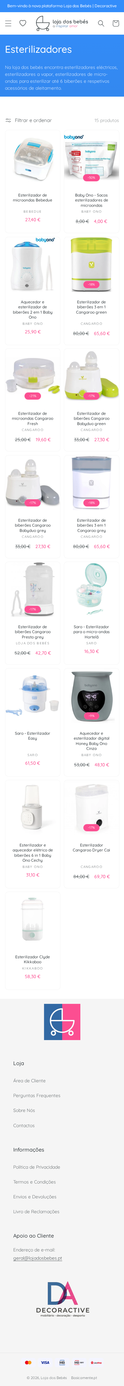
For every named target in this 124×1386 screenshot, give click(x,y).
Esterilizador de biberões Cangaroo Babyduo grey (33, 525)
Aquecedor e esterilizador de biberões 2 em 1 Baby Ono (33, 309)
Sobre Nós (24, 1110)
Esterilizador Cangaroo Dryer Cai (91, 848)
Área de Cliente (29, 1081)
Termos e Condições (34, 1182)
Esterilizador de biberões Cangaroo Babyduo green (91, 418)
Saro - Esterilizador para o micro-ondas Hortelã (91, 631)
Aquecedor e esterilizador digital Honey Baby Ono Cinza (91, 741)
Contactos (24, 1125)
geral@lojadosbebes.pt (37, 1258)
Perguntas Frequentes (37, 1095)
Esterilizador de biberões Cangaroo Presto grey (33, 631)
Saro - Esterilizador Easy (32, 736)
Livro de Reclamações (36, 1212)
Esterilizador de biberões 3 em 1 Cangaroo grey (91, 525)
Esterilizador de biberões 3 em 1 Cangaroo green (91, 306)
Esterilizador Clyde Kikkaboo (32, 959)
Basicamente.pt (84, 1377)
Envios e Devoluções (35, 1197)
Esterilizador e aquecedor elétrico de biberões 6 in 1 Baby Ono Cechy (33, 853)
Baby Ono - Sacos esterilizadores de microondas (91, 200)
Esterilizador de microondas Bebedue (32, 198)
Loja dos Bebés (54, 1377)
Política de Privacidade (36, 1167)
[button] (8, 23)
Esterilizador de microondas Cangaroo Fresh (32, 418)
